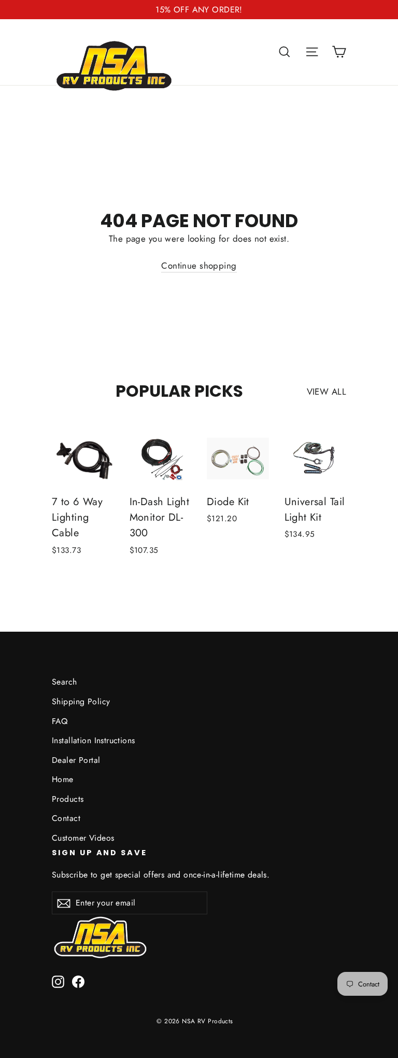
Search (64, 682)
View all (326, 391)
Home (63, 779)
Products (67, 799)
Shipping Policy (81, 701)
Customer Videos (83, 838)
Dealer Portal (76, 760)
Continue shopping (198, 265)
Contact (66, 818)
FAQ (59, 721)
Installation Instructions (93, 740)
